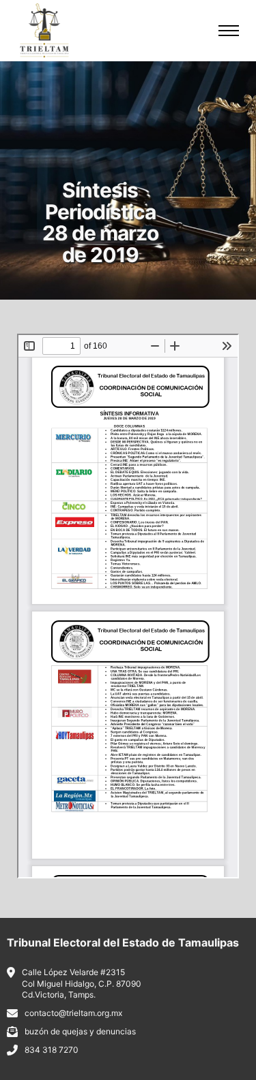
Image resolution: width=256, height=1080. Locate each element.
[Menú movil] (228, 30)
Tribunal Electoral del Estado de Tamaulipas (123, 942)
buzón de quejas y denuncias (80, 1031)
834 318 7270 (52, 1050)
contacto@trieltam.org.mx (73, 1013)
